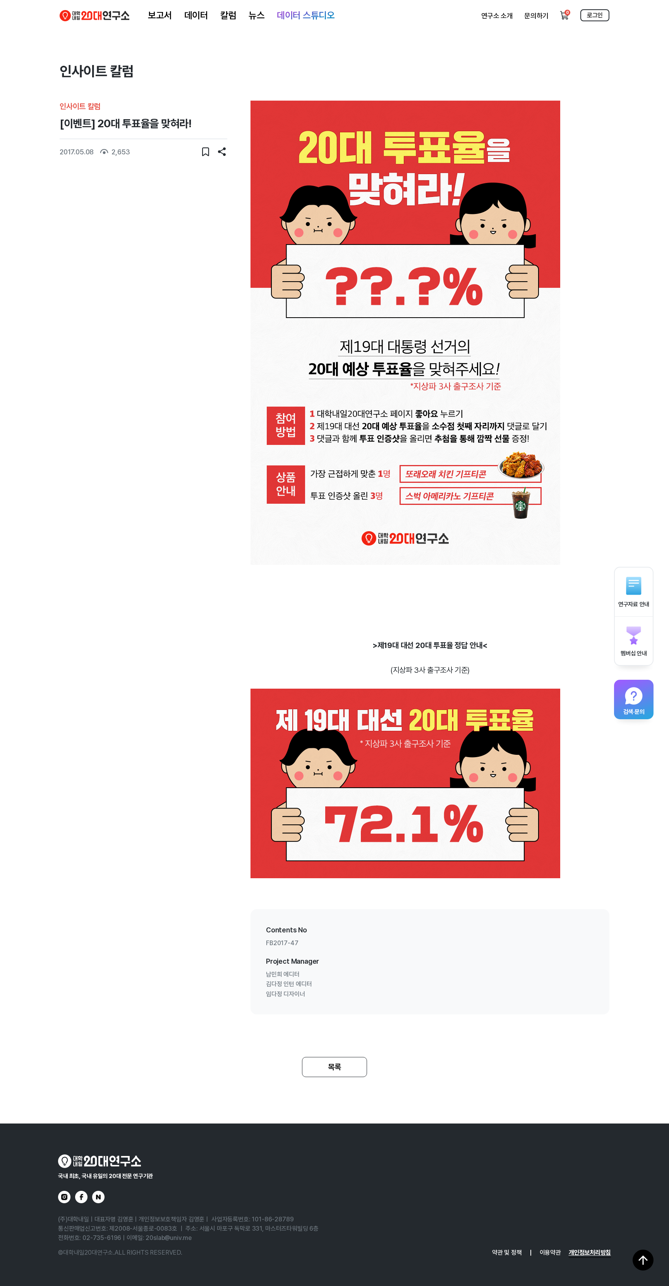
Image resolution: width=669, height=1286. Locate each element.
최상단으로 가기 (643, 1260)
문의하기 (536, 16)
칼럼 (228, 15)
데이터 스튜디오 (305, 15)
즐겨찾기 (205, 151)
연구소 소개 (497, 16)
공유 (221, 151)
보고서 (160, 15)
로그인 (595, 15)
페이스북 (81, 1197)
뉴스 (256, 15)
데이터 (196, 15)
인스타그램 (64, 1197)
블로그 (98, 1197)
